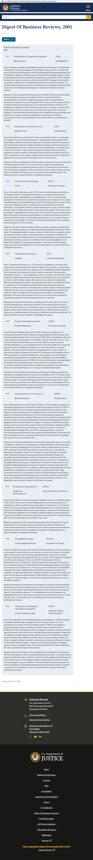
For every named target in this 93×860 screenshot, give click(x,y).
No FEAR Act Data (46, 819)
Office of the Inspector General (46, 813)
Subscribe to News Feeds (39, 732)
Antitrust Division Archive (39, 720)
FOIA (46, 786)
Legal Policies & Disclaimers (46, 797)
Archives (46, 780)
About (46, 769)
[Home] (15, 11)
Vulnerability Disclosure (46, 830)
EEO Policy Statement (46, 824)
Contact (45, 850)
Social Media (34, 729)
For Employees (46, 808)
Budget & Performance (46, 775)
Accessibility (46, 791)
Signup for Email (39, 726)
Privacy (46, 802)
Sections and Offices (37, 715)
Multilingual (46, 835)
